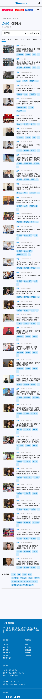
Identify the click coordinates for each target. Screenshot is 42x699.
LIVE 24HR (8, 10)
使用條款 (6, 650)
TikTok (18, 697)
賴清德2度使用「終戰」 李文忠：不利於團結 (8, 145)
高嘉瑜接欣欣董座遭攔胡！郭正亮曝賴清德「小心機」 (8, 291)
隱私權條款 (6, 652)
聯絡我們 (28, 650)
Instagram (11, 697)
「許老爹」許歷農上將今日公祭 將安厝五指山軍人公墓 (8, 200)
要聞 (16, 40)
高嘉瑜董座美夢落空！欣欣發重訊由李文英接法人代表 (8, 304)
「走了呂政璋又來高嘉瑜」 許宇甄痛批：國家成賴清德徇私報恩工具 (8, 503)
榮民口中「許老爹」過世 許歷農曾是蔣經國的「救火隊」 (8, 245)
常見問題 (28, 647)
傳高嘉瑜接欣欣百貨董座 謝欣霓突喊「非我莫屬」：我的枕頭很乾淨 (8, 456)
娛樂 (28, 40)
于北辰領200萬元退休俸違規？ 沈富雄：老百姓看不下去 (8, 546)
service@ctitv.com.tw (17, 684)
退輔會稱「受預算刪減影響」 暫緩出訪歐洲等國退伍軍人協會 (8, 174)
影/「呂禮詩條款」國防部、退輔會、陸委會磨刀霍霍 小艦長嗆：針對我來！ (8, 392)
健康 (17, 72)
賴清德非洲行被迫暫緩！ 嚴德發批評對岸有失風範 (8, 88)
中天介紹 (6, 644)
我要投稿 (28, 655)
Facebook (7, 697)
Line (15, 697)
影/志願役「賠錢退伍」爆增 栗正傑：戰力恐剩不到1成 (8, 347)
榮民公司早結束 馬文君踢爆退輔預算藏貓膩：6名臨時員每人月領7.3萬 (8, 379)
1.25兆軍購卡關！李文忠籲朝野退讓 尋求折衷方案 (8, 102)
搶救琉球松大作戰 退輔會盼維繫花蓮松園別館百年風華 (8, 62)
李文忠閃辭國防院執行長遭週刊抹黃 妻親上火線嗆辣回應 (8, 318)
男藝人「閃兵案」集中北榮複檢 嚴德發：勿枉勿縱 (8, 187)
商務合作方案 (7, 658)
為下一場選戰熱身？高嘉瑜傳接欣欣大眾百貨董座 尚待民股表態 (8, 517)
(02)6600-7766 (12, 675)
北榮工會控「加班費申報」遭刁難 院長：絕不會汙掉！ (8, 75)
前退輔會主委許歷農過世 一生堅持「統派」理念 (8, 229)
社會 (22, 40)
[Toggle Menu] (38, 10)
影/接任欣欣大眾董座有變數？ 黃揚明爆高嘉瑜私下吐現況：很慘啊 (8, 472)
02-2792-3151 (15, 681)
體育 (35, 40)
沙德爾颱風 (19, 10)
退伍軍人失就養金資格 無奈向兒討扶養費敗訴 (8, 363)
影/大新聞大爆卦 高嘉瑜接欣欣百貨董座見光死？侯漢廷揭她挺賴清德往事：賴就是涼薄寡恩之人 (8, 440)
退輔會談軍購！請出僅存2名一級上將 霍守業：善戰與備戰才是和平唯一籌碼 (8, 118)
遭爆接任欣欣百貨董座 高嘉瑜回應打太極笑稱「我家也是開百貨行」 (8, 487)
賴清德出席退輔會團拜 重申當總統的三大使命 (8, 331)
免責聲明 (6, 655)
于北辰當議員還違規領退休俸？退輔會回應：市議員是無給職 (8, 562)
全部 (3, 40)
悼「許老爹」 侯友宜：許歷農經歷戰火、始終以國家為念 (8, 262)
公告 (26, 644)
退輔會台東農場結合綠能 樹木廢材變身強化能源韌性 (8, 49)
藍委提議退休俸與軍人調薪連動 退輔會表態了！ (8, 132)
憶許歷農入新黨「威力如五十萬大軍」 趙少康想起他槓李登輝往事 (8, 216)
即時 (10, 40)
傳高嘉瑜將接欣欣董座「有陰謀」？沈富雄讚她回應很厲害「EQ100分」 (8, 408)
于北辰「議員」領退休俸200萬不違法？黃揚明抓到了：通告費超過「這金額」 (8, 532)
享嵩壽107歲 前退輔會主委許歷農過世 (8, 275)
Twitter (4, 697)
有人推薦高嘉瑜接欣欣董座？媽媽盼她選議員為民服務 (8, 424)
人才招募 (6, 647)
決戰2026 (29, 10)
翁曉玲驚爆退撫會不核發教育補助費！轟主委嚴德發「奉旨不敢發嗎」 (8, 158)
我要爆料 (28, 652)
